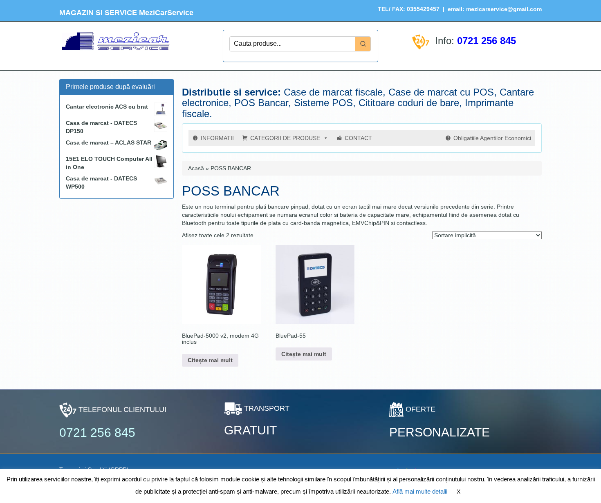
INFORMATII (217, 138)
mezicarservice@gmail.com (504, 9)
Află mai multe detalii (419, 491)
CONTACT (358, 138)
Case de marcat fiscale (333, 92)
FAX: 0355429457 (415, 9)
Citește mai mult (210, 360)
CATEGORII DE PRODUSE (285, 138)
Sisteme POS (323, 102)
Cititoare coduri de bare (409, 102)
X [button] (458, 491)
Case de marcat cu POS (441, 92)
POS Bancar (261, 102)
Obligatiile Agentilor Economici (492, 138)
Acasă (196, 168)
